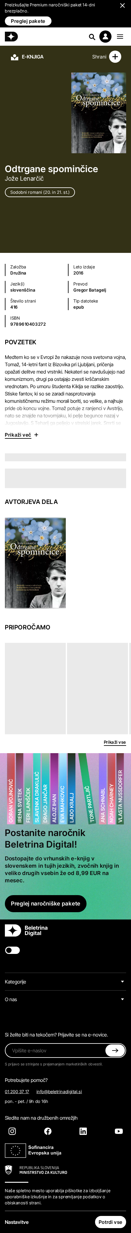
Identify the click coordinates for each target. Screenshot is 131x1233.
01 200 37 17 (17, 1091)
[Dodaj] (115, 57)
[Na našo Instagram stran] (12, 1131)
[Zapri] (115, 1050)
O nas (11, 999)
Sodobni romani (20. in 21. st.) (39, 192)
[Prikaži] (120, 36)
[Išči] (92, 37)
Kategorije (15, 982)
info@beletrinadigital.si (59, 1091)
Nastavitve (17, 1222)
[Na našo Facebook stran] (48, 1131)
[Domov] (11, 36)
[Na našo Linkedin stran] (83, 1131)
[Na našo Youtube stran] (119, 1131)
